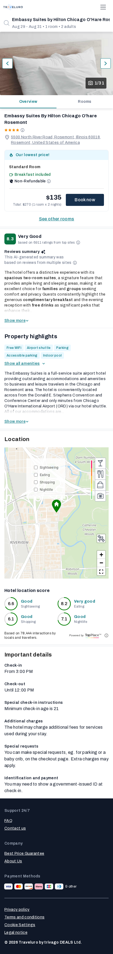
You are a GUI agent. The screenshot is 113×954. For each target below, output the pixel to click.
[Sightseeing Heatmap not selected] (100, 496)
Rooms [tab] (85, 102)
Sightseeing (49, 467)
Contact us (15, 828)
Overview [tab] (28, 102)
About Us (13, 861)
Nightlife (46, 489)
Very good (84, 601)
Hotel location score (27, 590)
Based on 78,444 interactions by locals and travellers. (30, 635)
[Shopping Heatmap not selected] (100, 485)
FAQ (8, 821)
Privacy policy (16, 910)
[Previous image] (7, 63)
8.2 (64, 603)
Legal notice (15, 932)
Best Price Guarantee (24, 853)
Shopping (47, 482)
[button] (56, 506)
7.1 (64, 619)
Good (26, 601)
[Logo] (13, 7)
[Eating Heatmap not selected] (100, 474)
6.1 (11, 619)
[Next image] (105, 63)
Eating (45, 474)
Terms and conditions (24, 917)
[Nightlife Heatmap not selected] (100, 463)
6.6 (11, 603)
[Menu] (103, 7)
